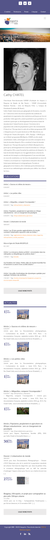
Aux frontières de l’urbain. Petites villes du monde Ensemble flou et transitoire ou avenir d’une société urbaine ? (25, 263)
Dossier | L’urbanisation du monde (15, 222)
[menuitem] (7, 11)
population (21, 237)
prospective (37, 278)
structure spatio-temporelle (11, 280)
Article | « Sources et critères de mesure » (17, 184)
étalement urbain (31, 235)
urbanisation (26, 205)
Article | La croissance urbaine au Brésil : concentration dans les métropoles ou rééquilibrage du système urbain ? (24, 253)
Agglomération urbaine (20, 235)
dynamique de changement (26, 278)
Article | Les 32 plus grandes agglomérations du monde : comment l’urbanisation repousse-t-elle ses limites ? (22, 231)
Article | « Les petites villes (12, 193)
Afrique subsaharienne (20, 216)
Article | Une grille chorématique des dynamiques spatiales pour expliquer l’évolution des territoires (24, 274)
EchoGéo (16, 257)
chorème (16, 278)
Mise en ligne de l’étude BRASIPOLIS (16, 243)
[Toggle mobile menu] (45, 18)
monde (15, 237)
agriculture (29, 216)
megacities (40, 235)
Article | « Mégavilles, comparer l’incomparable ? (20, 202)
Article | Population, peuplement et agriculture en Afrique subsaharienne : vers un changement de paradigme (22, 212)
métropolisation (18, 205)
